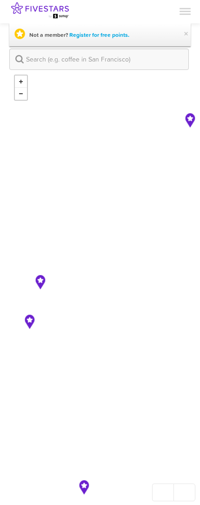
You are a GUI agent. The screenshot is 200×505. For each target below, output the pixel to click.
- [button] (21, 94)
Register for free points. (99, 35)
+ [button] (21, 82)
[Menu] (185, 11)
